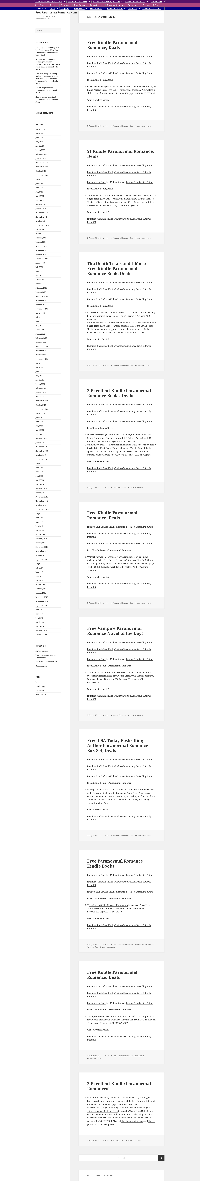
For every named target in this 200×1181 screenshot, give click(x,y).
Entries (40, 686)
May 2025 (39, 192)
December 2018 (42, 497)
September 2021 (42, 359)
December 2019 (42, 447)
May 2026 (39, 142)
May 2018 (39, 526)
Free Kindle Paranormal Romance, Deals (112, 45)
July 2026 (39, 133)
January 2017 (41, 593)
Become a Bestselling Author (106, 1)
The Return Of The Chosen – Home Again (108, 905)
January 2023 (41, 292)
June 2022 (39, 321)
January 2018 (41, 543)
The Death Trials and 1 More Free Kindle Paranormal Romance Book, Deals (116, 268)
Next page (161, 1158)
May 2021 (39, 376)
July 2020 (39, 417)
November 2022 (42, 300)
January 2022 (41, 342)
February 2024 (41, 238)
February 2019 (41, 488)
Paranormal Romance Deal (46, 662)
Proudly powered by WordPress (100, 1175)
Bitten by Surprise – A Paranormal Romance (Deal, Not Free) (118, 195)
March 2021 (40, 384)
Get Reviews (156, 1)
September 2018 (42, 509)
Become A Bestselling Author (139, 73)
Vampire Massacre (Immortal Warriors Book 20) (112, 1016)
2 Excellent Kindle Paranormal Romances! (119, 1086)
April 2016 (40, 622)
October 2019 (41, 455)
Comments (41, 690)
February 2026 (41, 154)
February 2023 (41, 288)
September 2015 (42, 635)
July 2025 (39, 183)
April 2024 (40, 229)
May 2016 (39, 618)
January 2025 (41, 208)
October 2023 (41, 254)
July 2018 (39, 518)
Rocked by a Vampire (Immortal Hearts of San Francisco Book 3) (120, 672)
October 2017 (41, 555)
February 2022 (41, 338)
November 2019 (42, 451)
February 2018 (41, 538)
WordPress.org (42, 694)
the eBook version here (132, 1121)
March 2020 (40, 434)
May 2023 (39, 275)
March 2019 (40, 484)
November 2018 (42, 501)
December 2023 (42, 246)
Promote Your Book (96, 73)
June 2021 (39, 371)
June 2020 (39, 422)
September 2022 (42, 309)
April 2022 (40, 330)
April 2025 (40, 196)
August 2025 (40, 179)
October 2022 (41, 305)
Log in (38, 682)
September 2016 (42, 605)
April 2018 (40, 530)
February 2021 (41, 388)
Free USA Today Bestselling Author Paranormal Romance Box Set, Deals (117, 745)
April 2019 (40, 480)
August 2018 (40, 513)
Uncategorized (41, 666)
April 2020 (40, 430)
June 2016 (39, 614)
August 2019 (40, 463)
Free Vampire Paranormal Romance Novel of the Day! (115, 630)
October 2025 (41, 171)
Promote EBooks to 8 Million (48, 1)
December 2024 (42, 213)
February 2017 (41, 589)
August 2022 (40, 313)
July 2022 (39, 317)
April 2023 (40, 279)
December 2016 (42, 597)
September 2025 (42, 175)
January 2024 (41, 242)
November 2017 (42, 551)
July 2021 (39, 367)
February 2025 (41, 204)
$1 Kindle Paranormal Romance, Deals (120, 153)
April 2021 (40, 380)
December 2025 (42, 162)
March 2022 (40, 334)
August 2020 (40, 413)
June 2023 (39, 271)
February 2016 (41, 630)
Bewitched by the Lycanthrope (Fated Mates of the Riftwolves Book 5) (120, 86)
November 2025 (42, 167)
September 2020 (42, 409)
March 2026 (40, 150)
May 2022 (39, 325)
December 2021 (42, 346)
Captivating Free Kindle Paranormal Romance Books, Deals (47, 90)
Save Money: (41, 5)
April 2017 (40, 580)
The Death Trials (96, 312)
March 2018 (40, 534)
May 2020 (39, 426)
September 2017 (42, 559)
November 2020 (42, 401)
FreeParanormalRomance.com (56, 12)
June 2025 (39, 188)
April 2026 (40, 146)
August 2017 (40, 564)
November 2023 (42, 250)
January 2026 (41, 158)
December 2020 (42, 396)
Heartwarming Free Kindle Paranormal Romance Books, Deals (47, 99)
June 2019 (39, 472)
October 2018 (41, 505)
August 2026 (40, 129)
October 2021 (41, 355)
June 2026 (39, 137)
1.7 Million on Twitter (135, 1)
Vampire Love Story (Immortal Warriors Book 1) (113, 1097)
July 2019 (39, 467)
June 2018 (39, 522)
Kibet (107, 126)
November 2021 (42, 350)
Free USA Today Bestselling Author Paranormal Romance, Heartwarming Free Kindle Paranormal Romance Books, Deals (47, 78)
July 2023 (39, 267)
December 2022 (42, 296)
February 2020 (41, 438)
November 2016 (42, 601)
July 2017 (39, 568)
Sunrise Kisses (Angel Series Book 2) (104, 434)
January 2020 (41, 442)
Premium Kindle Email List (100, 63)
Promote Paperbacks (77, 1)
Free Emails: (41, 8)
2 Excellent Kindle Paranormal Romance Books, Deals (119, 393)
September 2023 (42, 259)
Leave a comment (144, 126)
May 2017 (39, 576)
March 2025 (40, 200)
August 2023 (40, 263)
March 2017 (40, 584)
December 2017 (42, 547)
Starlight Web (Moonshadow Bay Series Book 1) (113, 557)
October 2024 (41, 221)
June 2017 (39, 572)
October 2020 (41, 405)
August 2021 (40, 363)
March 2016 (40, 626)
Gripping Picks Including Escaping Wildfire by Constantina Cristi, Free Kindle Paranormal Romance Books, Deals (48, 64)
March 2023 (40, 284)
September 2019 (42, 459)
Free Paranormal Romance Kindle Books (115, 863)
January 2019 (41, 493)
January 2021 (41, 392)
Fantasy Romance (42, 651)
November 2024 (42, 217)
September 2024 (42, 225)
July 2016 (39, 610)
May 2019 (39, 476)
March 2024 (40, 234)
